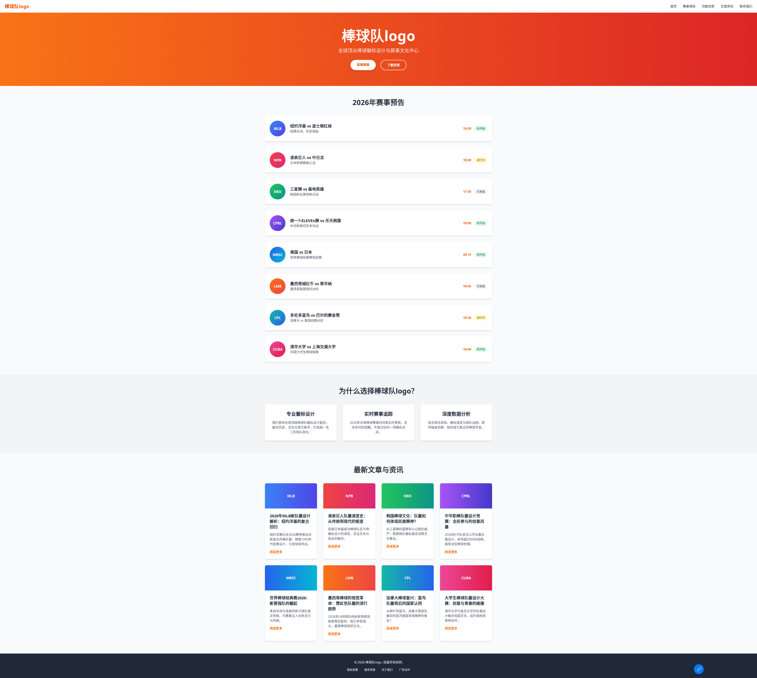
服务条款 (369, 669)
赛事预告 (689, 6)
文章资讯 (727, 6)
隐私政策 (352, 669)
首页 (673, 6)
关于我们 (387, 669)
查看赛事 (363, 64)
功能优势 (708, 6)
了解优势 (393, 65)
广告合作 (404, 669)
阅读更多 (276, 552)
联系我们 (746, 6)
